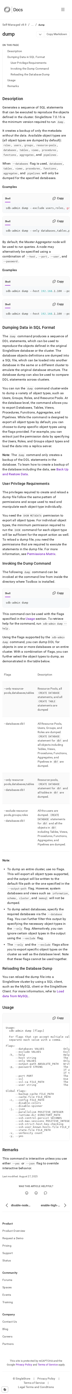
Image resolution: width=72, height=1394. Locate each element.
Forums (7, 1280)
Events (6, 1294)
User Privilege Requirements (29, 62)
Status (6, 1260)
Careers (7, 1336)
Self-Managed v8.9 (14, 24)
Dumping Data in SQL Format (26, 57)
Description (14, 51)
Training (7, 1302)
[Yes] (26, 1193)
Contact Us (9, 1321)
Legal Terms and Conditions (36, 1387)
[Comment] (45, 1193)
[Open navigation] (63, 9)
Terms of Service (48, 1364)
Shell (7, 198)
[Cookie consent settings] (5, 1389)
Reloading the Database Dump (30, 74)
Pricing (6, 1245)
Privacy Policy (24, 1364)
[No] (36, 1193)
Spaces (7, 1287)
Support (7, 1253)
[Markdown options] (40, 34)
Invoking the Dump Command (30, 68)
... (32, 24)
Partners (8, 1343)
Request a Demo (12, 1238)
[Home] (13, 9)
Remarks (13, 86)
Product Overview (13, 1230)
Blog (5, 1329)
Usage (11, 80)
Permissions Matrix (41, 554)
